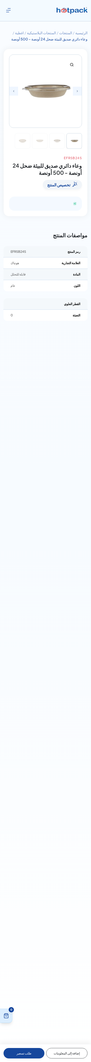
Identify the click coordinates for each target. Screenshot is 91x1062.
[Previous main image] (13, 91)
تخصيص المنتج (58, 184)
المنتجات (65, 32)
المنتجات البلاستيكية (41, 32)
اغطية (19, 32)
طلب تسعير (24, 1053)
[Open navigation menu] (8, 10)
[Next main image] (77, 91)
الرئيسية (81, 32)
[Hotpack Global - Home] (72, 10)
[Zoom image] (72, 65)
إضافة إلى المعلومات (67, 1053)
